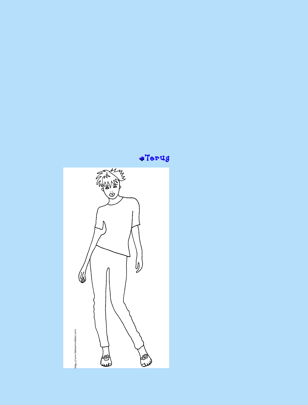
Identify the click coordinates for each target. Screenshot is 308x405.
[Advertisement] (154, 76)
